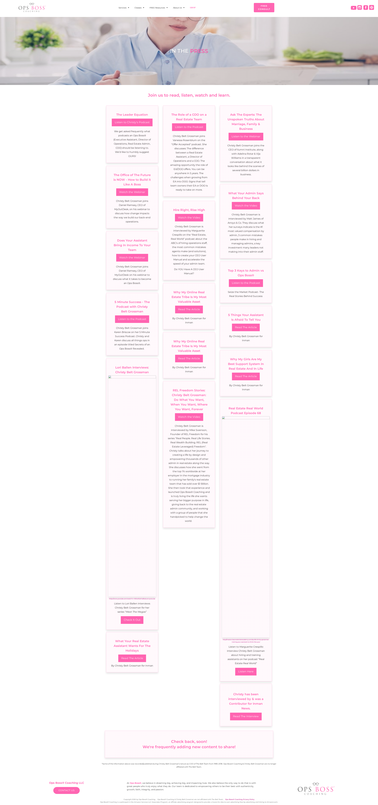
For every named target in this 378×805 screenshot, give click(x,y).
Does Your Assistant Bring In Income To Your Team (132, 245)
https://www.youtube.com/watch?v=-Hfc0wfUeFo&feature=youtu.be (132, 599)
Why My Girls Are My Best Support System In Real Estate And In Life (246, 363)
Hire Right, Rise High (189, 210)
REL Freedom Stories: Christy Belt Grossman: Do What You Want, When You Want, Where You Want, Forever (189, 400)
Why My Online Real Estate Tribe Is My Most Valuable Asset (189, 296)
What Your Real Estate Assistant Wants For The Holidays (132, 645)
